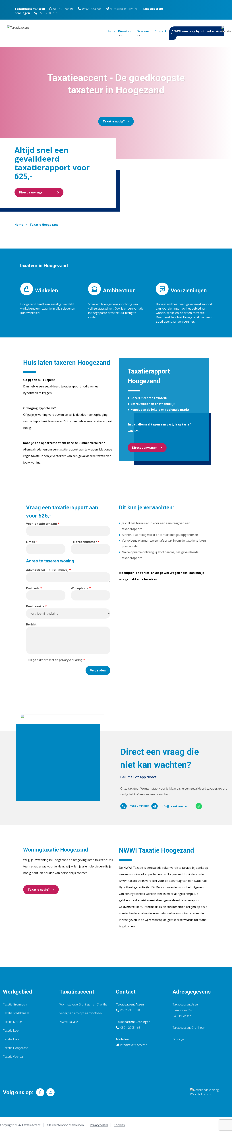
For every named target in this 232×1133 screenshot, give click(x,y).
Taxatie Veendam (14, 1057)
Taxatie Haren (12, 1039)
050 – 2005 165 (130, 1028)
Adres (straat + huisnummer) (47, 570)
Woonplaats (79, 588)
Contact (160, 31)
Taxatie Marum (12, 1022)
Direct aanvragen (31, 192)
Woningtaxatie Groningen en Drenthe (83, 1004)
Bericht (31, 624)
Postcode (33, 588)
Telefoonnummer (84, 542)
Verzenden (98, 670)
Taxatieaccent (76, 991)
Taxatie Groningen (15, 1004)
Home (111, 31)
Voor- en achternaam (41, 524)
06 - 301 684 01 (63, 9)
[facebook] (40, 1092)
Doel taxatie (35, 606)
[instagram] (50, 1092)
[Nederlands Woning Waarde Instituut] (206, 1092)
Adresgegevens (192, 991)
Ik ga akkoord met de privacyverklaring (55, 660)
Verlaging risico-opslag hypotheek (80, 1013)
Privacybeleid (99, 1125)
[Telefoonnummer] (123, 806)
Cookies (119, 1125)
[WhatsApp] (199, 806)
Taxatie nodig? (114, 121)
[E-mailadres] (154, 806)
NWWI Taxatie (68, 1022)
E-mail (30, 542)
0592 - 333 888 (92, 9)
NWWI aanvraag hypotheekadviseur (198, 31)
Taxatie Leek (11, 1030)
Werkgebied (17, 991)
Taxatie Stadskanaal (16, 1013)
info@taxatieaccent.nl (177, 806)
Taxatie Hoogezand (44, 225)
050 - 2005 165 (48, 13)
